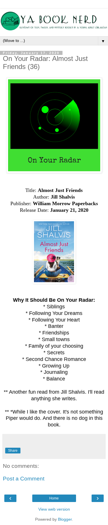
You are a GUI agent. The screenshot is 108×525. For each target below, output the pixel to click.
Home (54, 498)
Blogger (65, 519)
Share (13, 451)
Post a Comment (23, 479)
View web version (54, 509)
